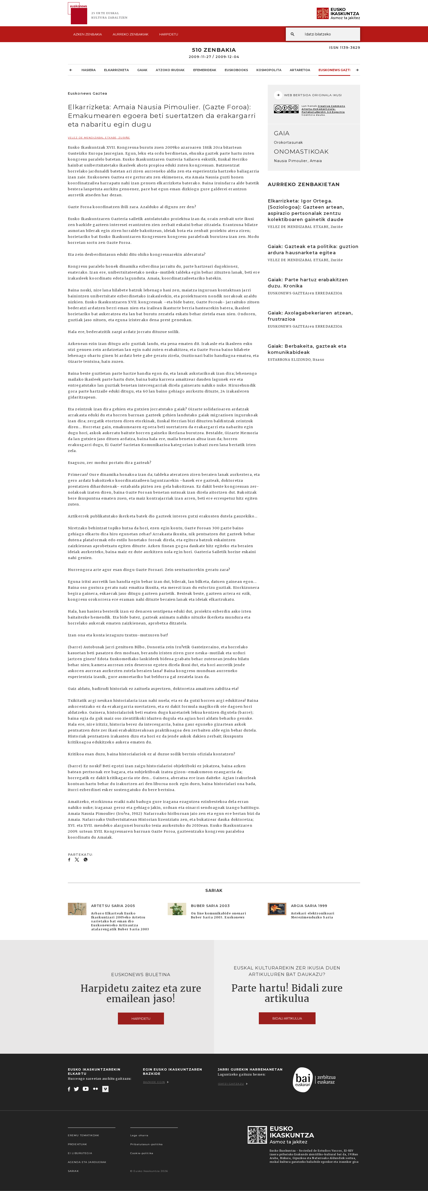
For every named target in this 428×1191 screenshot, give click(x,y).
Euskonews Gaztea (336, 70)
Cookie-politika (141, 1153)
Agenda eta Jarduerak (87, 1162)
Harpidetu (168, 34)
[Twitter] (76, 1089)
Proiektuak (77, 1144)
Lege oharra (139, 1135)
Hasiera (88, 70)
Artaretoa (300, 70)
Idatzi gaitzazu (231, 1083)
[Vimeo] (105, 1089)
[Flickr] (96, 1089)
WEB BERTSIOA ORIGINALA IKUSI (313, 95)
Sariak (73, 1171)
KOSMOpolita (268, 70)
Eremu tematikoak (83, 1135)
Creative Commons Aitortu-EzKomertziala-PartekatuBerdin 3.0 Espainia (323, 109)
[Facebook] (69, 1089)
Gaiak (142, 70)
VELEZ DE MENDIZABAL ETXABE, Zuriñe (99, 137)
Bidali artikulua (287, 1018)
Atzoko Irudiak (170, 70)
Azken (87, 34)
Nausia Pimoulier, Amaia (298, 161)
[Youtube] (86, 1089)
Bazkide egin (154, 1082)
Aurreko (130, 34)
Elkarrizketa (116, 70)
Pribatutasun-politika (146, 1144)
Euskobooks (236, 70)
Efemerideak (204, 70)
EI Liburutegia (80, 1153)
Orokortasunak (288, 142)
